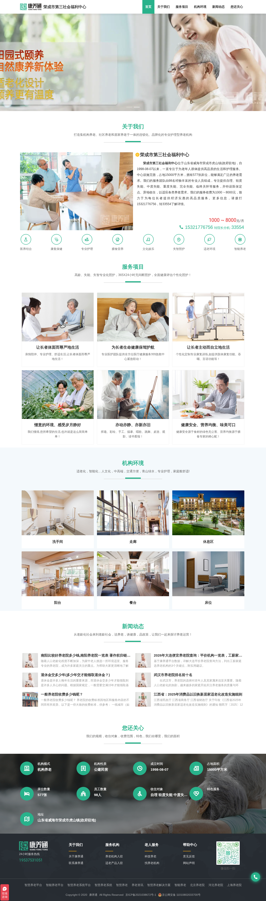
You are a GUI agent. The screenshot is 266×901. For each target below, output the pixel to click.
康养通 (93, 894)
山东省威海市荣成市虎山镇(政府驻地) (67, 820)
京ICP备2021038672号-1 (140, 894)
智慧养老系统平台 (79, 885)
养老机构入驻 (114, 856)
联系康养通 (76, 863)
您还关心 (237, 6)
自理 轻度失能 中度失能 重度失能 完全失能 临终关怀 (170, 795)
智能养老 (180, 885)
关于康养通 (76, 856)
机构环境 (200, 6)
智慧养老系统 (103, 885)
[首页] (33, 849)
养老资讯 (137, 885)
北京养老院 (197, 885)
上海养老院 (234, 885)
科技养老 (150, 856)
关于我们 (163, 6)
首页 (148, 6)
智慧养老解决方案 (159, 885)
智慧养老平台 (33, 885)
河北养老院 (216, 885)
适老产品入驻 (114, 863)
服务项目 (182, 6)
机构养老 (45, 769)
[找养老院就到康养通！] (30, 7)
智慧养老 (122, 885)
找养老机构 (152, 863)
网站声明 (189, 863)
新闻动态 (218, 6)
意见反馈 (189, 856)
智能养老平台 (54, 885)
